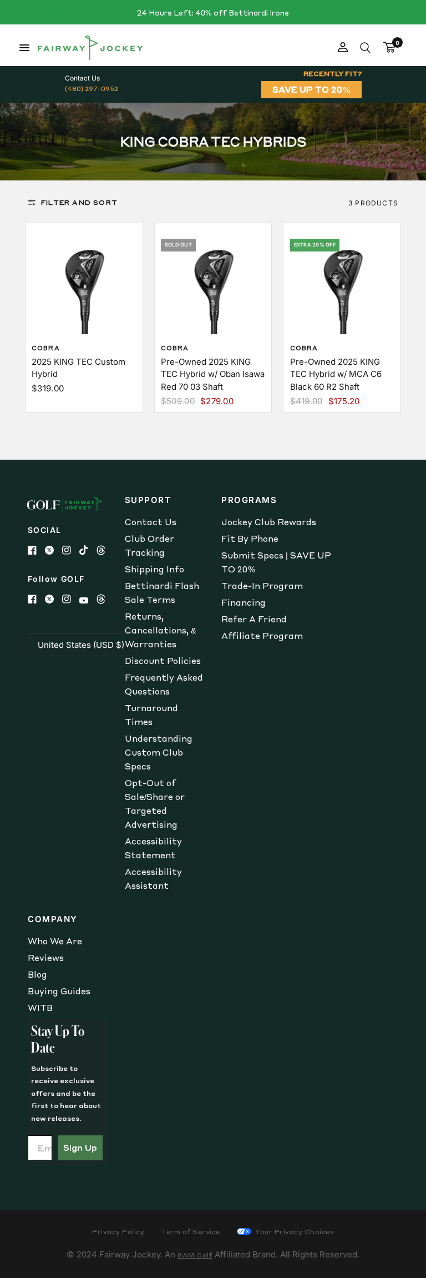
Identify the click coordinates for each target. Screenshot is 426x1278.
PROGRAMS (249, 500)
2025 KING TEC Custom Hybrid (78, 368)
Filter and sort (79, 202)
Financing (243, 602)
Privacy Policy (118, 1231)
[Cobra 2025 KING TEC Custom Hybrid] (84, 282)
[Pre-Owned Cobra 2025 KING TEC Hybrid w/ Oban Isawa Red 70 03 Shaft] (213, 282)
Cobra (46, 348)
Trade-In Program (262, 585)
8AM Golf (195, 1255)
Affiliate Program (262, 635)
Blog (37, 974)
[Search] (365, 47)
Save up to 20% (311, 89)
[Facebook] (36, 550)
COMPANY (53, 919)
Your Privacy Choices (293, 1231)
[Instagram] (70, 550)
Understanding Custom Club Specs (158, 752)
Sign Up (80, 1147)
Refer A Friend (254, 619)
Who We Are (55, 941)
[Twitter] (53, 550)
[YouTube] (88, 600)
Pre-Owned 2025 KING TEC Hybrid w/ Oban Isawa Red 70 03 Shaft (213, 374)
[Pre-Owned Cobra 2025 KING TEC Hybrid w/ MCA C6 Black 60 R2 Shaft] (342, 282)
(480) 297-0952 (91, 88)
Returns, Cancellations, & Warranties (160, 630)
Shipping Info (154, 569)
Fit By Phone (249, 538)
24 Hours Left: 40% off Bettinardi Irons (213, 12)
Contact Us (150, 521)
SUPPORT (148, 500)
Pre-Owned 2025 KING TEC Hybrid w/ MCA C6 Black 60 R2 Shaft (336, 374)
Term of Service (190, 1231)
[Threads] (105, 550)
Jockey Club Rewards (268, 521)
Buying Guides (59, 991)
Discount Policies (163, 660)
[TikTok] (88, 550)
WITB (40, 1007)
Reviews (46, 957)
